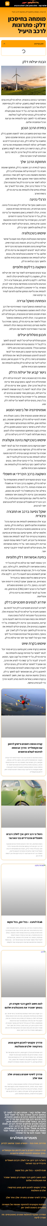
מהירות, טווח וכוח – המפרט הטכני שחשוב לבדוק (23, 1143)
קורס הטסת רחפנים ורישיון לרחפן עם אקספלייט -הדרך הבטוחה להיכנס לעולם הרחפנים (25, 747)
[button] (7, 3)
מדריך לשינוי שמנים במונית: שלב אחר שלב (26, 1197)
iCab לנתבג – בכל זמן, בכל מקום (24, 922)
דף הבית (43, 12)
